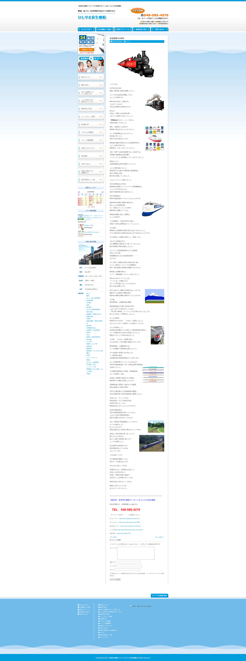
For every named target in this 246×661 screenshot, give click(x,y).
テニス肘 (89, 341)
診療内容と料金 (141, 29)
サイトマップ (104, 637)
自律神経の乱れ (91, 328)
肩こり (88, 293)
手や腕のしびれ (91, 364)
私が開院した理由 (105, 29)
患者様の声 (85, 124)
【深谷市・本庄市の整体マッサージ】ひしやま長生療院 (132, 500)
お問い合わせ (159, 29)
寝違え (88, 360)
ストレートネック (91, 357)
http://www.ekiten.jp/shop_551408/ (129, 522)
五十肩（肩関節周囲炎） (93, 309)
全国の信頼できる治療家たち (87, 172)
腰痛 (87, 295)
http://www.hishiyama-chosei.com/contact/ (130, 530)
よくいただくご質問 (88, 116)
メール (113, 566)
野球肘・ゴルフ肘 (91, 344)
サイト (112, 569)
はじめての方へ (86, 29)
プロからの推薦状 (87, 132)
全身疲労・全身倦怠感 (93, 330)
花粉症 (88, 332)
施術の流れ (85, 85)
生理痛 (88, 318)
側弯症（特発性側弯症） (93, 337)
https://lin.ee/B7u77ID (123, 533)
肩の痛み (89, 307)
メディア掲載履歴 (87, 140)
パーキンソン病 (91, 367)
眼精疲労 (89, 348)
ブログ (128, 41)
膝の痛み (89, 325)
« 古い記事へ (113, 537)
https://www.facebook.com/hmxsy (131, 526)
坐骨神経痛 (89, 300)
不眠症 (88, 373)
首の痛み (89, 302)
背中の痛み (89, 312)
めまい (88, 334)
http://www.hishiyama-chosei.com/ (129, 518)
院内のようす (85, 77)
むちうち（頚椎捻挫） (93, 362)
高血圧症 (89, 346)
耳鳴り (88, 355)
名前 (112, 562)
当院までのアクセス (88, 148)
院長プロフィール (123, 29)
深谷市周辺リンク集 (88, 179)
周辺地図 (84, 156)
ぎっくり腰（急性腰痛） (93, 298)
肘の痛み (89, 339)
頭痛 (87, 305)
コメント (113, 548)
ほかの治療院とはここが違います (87, 93)
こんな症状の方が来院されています (87, 100)
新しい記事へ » (160, 537)
